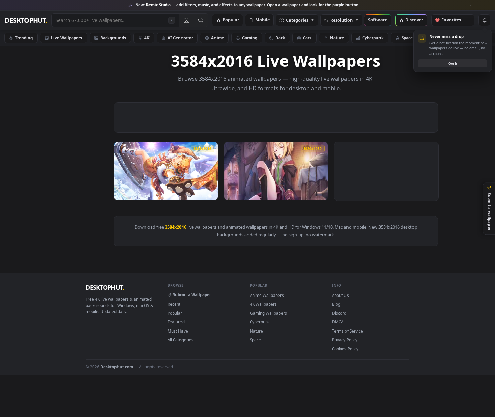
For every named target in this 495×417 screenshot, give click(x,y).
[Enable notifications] (484, 20)
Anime (217, 37)
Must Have (178, 331)
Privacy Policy (344, 339)
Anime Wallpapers (267, 295)
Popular (231, 20)
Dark (280, 37)
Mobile (262, 20)
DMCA (337, 321)
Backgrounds (113, 37)
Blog (336, 304)
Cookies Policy (345, 348)
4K (147, 37)
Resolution (341, 20)
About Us (340, 295)
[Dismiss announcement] (470, 5)
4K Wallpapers (263, 304)
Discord (339, 313)
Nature (337, 37)
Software (377, 20)
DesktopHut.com (116, 366)
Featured (176, 321)
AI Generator (180, 37)
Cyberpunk (373, 37)
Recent (174, 304)
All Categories (180, 339)
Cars (307, 37)
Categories (297, 20)
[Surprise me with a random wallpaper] (186, 20)
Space (407, 37)
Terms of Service (347, 331)
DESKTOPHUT (105, 287)
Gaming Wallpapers (268, 313)
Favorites (454, 20)
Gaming (249, 37)
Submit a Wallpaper (192, 294)
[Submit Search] (201, 20)
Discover (414, 20)
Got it (452, 63)
